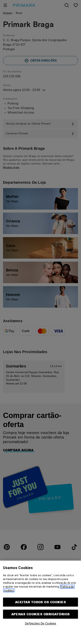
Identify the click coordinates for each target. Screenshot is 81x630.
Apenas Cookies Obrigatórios (40, 614)
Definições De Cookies (40, 623)
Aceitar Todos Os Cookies (40, 602)
